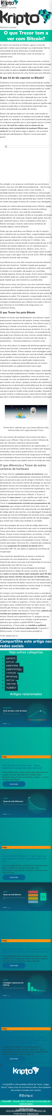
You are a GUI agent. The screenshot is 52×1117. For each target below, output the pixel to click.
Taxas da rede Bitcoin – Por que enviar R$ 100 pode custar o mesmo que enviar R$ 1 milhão (25, 950)
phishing (34, 345)
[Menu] (4, 3)
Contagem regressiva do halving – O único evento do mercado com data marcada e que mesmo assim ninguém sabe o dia (25, 1040)
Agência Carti (32, 1113)
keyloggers (42, 351)
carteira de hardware (17, 437)
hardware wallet (18, 448)
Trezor (4, 370)
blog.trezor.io (12, 635)
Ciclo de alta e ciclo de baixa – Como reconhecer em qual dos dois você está (22, 766)
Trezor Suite (35, 610)
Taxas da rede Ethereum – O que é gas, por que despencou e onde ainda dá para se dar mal (24, 858)
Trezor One (7, 474)
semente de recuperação (31, 348)
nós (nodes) (19, 215)
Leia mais (14, 784)
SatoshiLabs (5, 562)
